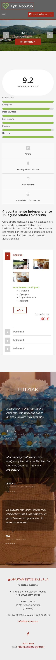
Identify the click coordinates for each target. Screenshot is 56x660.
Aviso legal (28, 643)
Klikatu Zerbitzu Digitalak (31, 646)
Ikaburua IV (18, 348)
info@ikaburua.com (28, 621)
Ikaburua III (18, 339)
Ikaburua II (18, 331)
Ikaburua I (18, 254)
